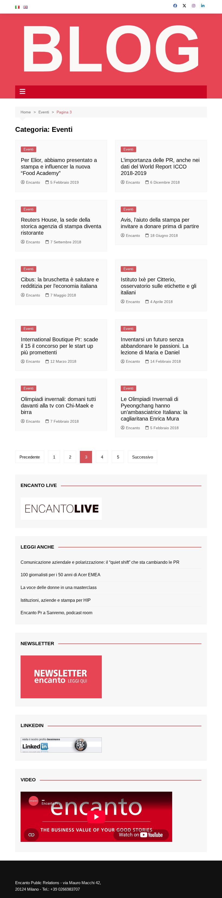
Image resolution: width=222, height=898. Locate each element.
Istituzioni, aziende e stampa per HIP (56, 600)
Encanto (33, 182)
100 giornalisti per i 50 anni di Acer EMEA (60, 574)
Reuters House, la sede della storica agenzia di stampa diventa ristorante (61, 226)
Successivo (142, 457)
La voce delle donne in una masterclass (59, 587)
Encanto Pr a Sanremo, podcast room (56, 612)
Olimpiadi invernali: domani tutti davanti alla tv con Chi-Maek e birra (58, 405)
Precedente (29, 457)
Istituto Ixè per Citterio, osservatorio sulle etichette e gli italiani (158, 285)
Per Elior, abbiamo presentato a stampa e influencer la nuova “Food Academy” (59, 166)
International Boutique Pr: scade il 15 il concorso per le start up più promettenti (59, 345)
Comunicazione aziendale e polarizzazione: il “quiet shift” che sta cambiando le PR (100, 562)
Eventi (29, 149)
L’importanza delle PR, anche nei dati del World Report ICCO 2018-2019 (160, 166)
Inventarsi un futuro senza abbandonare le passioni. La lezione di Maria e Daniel (154, 345)
